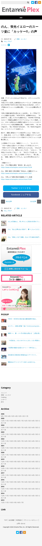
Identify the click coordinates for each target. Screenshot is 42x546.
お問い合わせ (21, 523)
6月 (9, 416)
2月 (23, 416)
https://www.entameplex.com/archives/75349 (16, 179)
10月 (11, 421)
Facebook (36, 2)
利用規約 (19, 520)
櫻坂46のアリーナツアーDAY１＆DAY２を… (22, 362)
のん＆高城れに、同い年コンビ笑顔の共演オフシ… (24, 221)
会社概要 (11, 520)
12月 (2, 421)
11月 (6, 421)
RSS (39, 2)
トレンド (4, 393)
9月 (15, 421)
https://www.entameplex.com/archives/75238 (16, 167)
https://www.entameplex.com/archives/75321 (16, 173)
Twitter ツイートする (21, 188)
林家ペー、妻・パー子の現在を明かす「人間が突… (24, 333)
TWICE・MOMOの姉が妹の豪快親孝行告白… (22, 319)
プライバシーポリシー (31, 520)
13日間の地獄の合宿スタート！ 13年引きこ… (22, 348)
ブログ (9, 41)
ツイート (4, 45)
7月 (6, 416)
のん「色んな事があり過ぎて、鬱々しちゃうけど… (24, 229)
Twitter (32, 2)
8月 (2, 416)
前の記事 (7, 201)
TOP (5, 520)
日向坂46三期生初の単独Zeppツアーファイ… (22, 355)
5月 (13, 416)
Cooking (3, 397)
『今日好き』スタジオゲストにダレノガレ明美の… (24, 340)
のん (5, 41)
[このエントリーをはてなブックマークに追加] (9, 45)
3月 (20, 416)
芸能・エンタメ (22, 39)
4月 (16, 416)
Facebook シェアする (21, 194)
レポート (4, 399)
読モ (2, 402)
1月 (27, 416)
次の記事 (34, 201)
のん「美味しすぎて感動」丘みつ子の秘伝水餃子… (24, 237)
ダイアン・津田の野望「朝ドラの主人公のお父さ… (24, 326)
